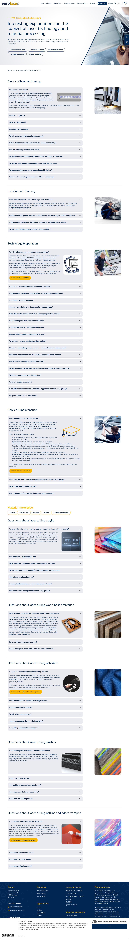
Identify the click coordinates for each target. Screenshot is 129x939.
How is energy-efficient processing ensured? (26, 361)
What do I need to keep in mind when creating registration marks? (34, 314)
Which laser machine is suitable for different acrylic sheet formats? (34, 570)
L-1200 (68, 894)
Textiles (36, 512)
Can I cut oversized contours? (20, 707)
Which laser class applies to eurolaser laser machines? (30, 229)
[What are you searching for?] (115, 3)
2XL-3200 (68, 899)
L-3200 (73, 894)
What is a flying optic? (17, 122)
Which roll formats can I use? (20, 714)
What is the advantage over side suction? (25, 375)
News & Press (41, 894)
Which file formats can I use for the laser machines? (29, 252)
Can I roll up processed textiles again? (23, 728)
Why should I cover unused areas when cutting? (27, 341)
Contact (110, 3)
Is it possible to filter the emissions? (23, 396)
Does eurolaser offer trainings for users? (24, 418)
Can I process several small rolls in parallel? (26, 721)
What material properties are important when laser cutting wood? (34, 613)
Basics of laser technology (17, 49)
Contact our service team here (20, 471)
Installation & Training (37, 49)
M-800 (68, 891)
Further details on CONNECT (20, 278)
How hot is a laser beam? (19, 129)
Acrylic (12, 512)
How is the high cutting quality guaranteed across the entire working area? (37, 348)
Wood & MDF (24, 512)
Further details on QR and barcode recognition (25, 692)
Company (92, 3)
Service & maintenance (17, 54)
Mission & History (42, 891)
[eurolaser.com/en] (20, 3)
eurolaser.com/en (22, 70)
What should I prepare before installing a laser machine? (30, 200)
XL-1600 (74, 896)
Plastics (46, 512)
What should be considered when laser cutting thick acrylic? (32, 563)
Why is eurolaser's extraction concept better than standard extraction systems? (39, 368)
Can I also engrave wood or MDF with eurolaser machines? (31, 649)
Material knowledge (35, 54)
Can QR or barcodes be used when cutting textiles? (28, 672)
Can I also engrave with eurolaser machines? (26, 321)
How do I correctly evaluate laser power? (24, 150)
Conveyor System (71, 916)
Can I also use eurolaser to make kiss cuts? (25, 821)
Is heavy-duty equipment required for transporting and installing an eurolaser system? (42, 215)
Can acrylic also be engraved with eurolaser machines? (30, 584)
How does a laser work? (18, 90)
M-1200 (73, 891)
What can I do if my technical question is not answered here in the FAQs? (36, 479)
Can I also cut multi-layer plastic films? (24, 792)
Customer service (69, 3)
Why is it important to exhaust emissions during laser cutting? (32, 143)
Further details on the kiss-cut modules (23, 840)
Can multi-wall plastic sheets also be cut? (25, 785)
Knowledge (101, 3)
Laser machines (46, 3)
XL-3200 (81, 896)
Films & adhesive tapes (61, 512)
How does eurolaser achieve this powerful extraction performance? (35, 355)
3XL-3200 (68, 902)
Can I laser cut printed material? (21, 300)
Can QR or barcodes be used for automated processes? (30, 286)
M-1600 (79, 891)
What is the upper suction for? (20, 382)
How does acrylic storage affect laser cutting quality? (29, 591)
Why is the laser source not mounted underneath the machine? (33, 163)
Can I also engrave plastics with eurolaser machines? (29, 751)
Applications (57, 3)
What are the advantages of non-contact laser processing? (31, 177)
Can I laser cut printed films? (20, 859)
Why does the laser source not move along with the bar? (30, 170)
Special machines (71, 905)
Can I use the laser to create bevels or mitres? (26, 327)
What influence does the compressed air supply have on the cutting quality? (38, 389)
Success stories (81, 3)
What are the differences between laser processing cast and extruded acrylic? (39, 529)
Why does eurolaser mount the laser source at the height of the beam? (36, 156)
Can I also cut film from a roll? (20, 866)
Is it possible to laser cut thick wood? (23, 642)
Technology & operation (56, 49)
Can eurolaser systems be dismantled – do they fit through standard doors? (38, 222)
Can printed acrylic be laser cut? (21, 577)
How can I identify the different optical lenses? (26, 334)
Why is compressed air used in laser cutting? (26, 136)
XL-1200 (68, 896)
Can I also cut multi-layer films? (21, 853)
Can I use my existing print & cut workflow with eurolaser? (31, 307)
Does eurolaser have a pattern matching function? (28, 701)
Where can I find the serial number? (22, 486)
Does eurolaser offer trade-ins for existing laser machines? (31, 493)
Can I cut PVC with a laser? (19, 778)
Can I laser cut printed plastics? (21, 799)
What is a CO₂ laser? (17, 115)
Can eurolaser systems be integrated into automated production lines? (36, 293)
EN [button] (119, 3)
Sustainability (41, 896)
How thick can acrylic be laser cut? (22, 557)
